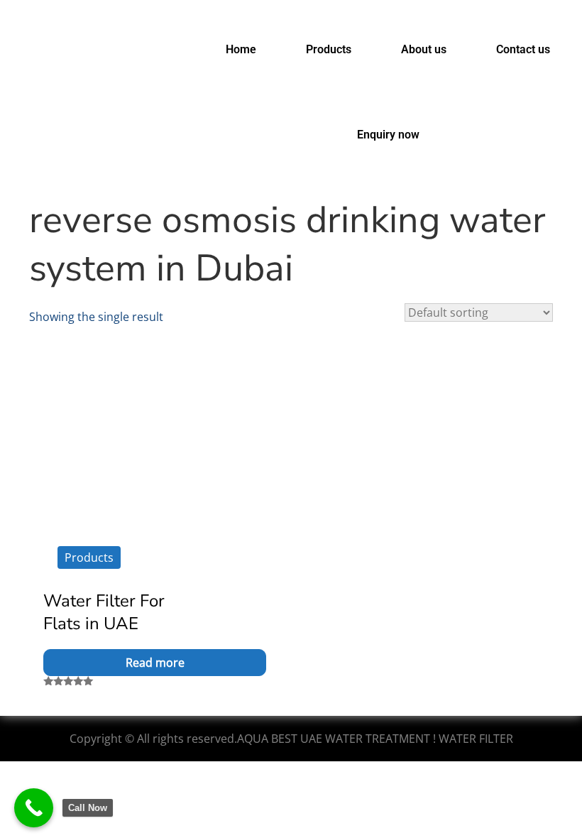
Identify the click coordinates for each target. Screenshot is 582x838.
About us (423, 49)
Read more (155, 662)
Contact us (523, 49)
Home (241, 49)
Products (328, 49)
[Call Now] (33, 807)
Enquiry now (388, 134)
